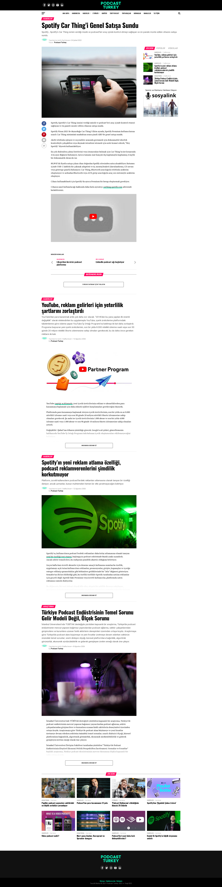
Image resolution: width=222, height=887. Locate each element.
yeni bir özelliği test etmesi (59, 556)
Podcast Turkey (60, 42)
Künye (102, 881)
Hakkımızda (76, 13)
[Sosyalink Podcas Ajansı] (160, 116)
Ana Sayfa (66, 13)
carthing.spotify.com (112, 187)
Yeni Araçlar (126, 13)
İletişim (156, 13)
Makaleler (147, 13)
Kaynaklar (137, 13)
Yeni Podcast (114, 13)
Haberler (86, 13)
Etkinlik (95, 13)
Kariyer (104, 13)
